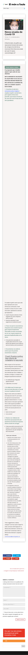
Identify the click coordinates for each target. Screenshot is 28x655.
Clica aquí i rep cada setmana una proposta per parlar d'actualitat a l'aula (12, 633)
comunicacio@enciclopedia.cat (12, 536)
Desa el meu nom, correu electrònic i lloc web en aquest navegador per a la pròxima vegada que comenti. (13, 614)
